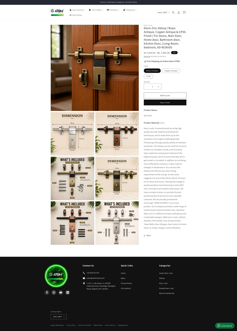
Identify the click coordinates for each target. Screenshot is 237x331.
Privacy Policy (126, 283)
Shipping (147, 56)
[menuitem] (77, 9)
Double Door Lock (166, 288)
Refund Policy (98, 325)
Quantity (147, 82)
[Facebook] (46, 292)
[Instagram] (53, 292)
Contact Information (84, 325)
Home (123, 273)
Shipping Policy (123, 325)
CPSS (148, 76)
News (123, 278)
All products (126, 288)
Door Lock (163, 283)
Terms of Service (110, 325)
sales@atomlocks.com (96, 278)
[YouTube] (60, 292)
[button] (173, 12)
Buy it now (165, 102)
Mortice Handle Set (166, 293)
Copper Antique (171, 71)
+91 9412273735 (93, 273)
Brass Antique (152, 71)
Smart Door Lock (166, 273)
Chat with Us (226, 325)
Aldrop (162, 278)
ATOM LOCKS (60, 325)
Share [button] (148, 235)
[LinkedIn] (67, 292)
